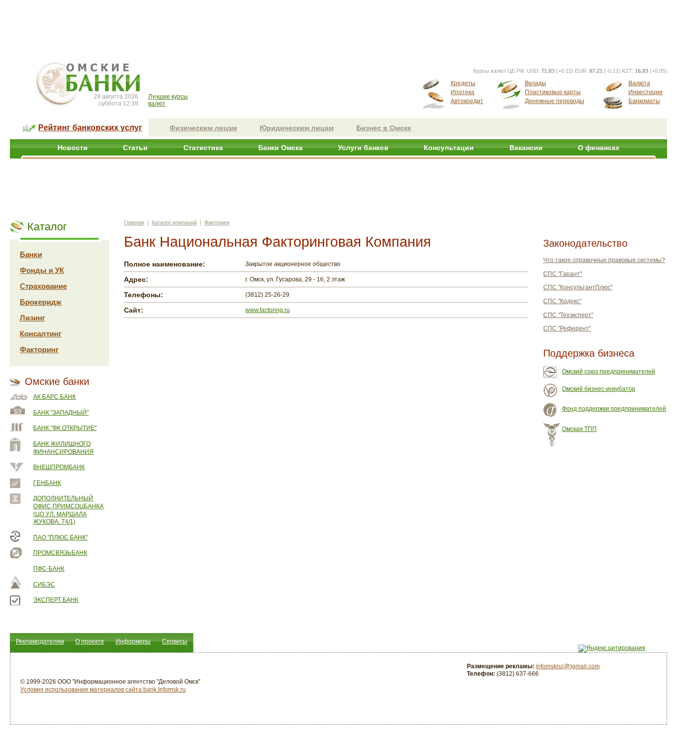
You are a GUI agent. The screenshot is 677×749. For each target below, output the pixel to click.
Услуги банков (363, 148)
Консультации (449, 148)
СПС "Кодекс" (562, 301)
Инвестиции (645, 92)
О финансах (599, 148)
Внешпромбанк (59, 467)
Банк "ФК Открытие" (65, 428)
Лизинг (32, 318)
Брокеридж (40, 302)
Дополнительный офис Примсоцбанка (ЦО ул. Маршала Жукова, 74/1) (68, 510)
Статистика (203, 148)
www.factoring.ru (267, 310)
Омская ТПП (579, 429)
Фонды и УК (42, 270)
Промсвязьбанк (60, 552)
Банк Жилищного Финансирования (63, 447)
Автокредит (467, 101)
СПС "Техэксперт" (568, 315)
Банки (31, 254)
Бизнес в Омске (383, 128)
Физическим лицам (203, 128)
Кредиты (463, 83)
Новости (72, 148)
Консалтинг (40, 333)
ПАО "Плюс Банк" (60, 537)
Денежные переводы (554, 101)
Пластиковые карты (553, 92)
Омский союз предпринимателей (608, 371)
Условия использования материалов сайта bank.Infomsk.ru (103, 689)
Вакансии (526, 148)
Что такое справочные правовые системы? (604, 260)
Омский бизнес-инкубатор (598, 388)
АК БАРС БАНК (54, 396)
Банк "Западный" (61, 412)
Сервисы (174, 641)
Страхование (43, 286)
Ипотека (462, 92)
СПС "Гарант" (562, 273)
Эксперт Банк (55, 599)
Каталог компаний (174, 222)
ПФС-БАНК (48, 568)
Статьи (135, 148)
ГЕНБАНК (47, 483)
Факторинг (39, 349)
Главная (134, 222)
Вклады (535, 83)
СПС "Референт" (567, 328)
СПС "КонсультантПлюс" (578, 287)
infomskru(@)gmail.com (568, 666)
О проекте (89, 641)
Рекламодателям (40, 641)
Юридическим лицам (297, 128)
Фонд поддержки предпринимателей (614, 408)
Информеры (133, 641)
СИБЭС (44, 584)
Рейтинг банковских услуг (90, 127)
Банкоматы (644, 101)
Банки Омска (280, 148)
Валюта (639, 83)
